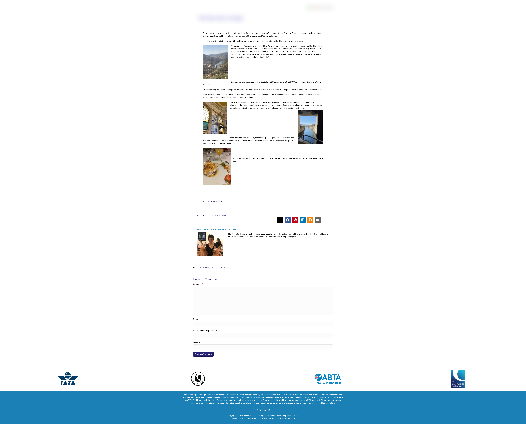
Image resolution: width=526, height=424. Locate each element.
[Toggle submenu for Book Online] (508, 10)
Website (196, 342)
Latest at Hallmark (218, 267)
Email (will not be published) (206, 330)
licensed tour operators (325, 403)
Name (196, 319)
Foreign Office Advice (286, 418)
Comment (198, 284)
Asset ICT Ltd (292, 415)
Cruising (205, 267)
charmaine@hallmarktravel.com (34, 1)
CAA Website (289, 403)
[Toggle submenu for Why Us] (491, 10)
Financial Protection (266, 418)
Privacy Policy (237, 418)
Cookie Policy (250, 418)
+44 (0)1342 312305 (10, 1)
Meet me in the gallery (212, 201)
